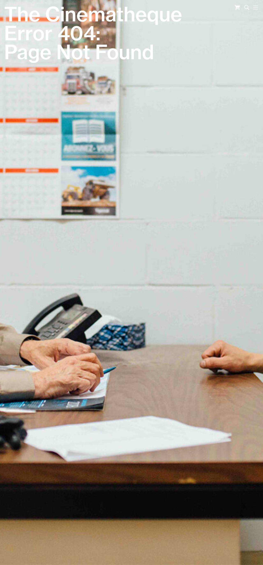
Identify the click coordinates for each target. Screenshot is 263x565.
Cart (237, 7)
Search (246, 7)
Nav (255, 7)
